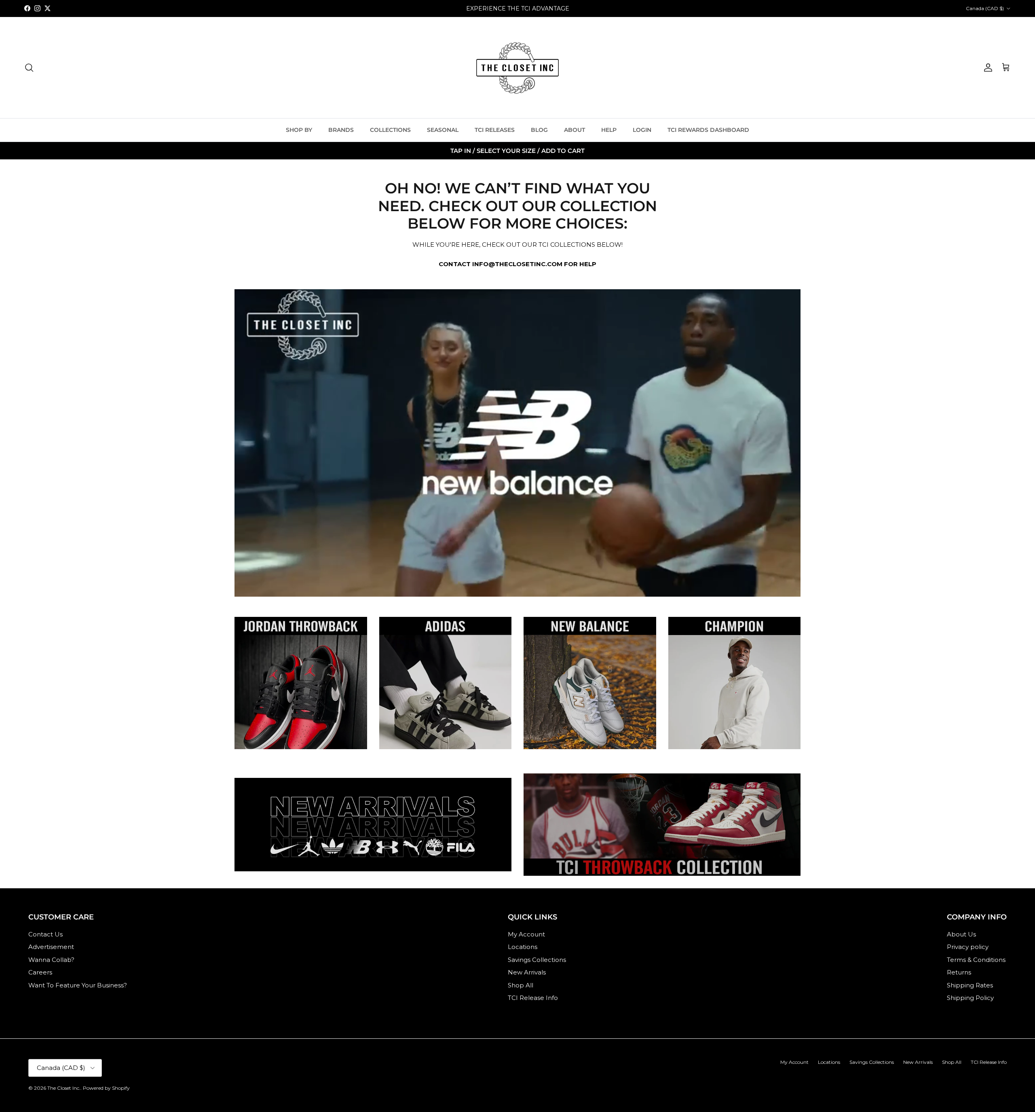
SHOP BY (299, 129)
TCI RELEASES (495, 129)
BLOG (539, 129)
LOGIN (642, 129)
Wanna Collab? (51, 960)
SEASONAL (442, 129)
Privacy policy (968, 947)
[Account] (986, 67)
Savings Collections (537, 960)
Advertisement (51, 947)
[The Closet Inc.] (517, 67)
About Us (961, 934)
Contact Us (45, 934)
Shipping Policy (970, 998)
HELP (609, 129)
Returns (959, 972)
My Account (526, 934)
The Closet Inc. (63, 1088)
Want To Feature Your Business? (77, 985)
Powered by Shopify (106, 1088)
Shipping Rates (970, 985)
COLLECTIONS (390, 129)
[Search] (29, 67)
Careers (40, 972)
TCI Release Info (533, 998)
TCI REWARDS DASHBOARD (708, 129)
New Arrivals (527, 972)
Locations (522, 947)
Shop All (520, 985)
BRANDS (341, 129)
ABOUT (574, 129)
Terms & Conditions (976, 960)
